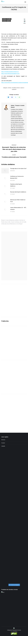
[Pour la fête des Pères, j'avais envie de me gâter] (14, 487)
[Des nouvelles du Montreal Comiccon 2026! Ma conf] (14, 546)
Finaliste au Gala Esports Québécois (16, 185)
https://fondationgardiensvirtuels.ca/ (10, 71)
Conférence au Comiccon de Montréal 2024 (17, 177)
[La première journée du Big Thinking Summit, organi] (14, 516)
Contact (3, 443)
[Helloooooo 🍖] (14, 531)
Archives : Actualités (7, 19)
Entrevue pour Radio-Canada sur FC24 (17, 200)
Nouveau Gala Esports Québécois (18, 192)
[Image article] (5, 170)
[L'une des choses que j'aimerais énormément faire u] (14, 561)
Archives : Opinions (6, 20)
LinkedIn (3, 446)
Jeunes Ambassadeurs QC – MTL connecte (18, 208)
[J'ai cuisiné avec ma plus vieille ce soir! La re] (14, 457)
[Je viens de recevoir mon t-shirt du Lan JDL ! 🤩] (14, 575)
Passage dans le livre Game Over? (18, 168)
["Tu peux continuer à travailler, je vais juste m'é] (14, 501)
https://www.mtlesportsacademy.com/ (10, 73)
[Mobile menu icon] (25, 2)
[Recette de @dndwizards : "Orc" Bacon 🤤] (14, 472)
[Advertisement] (14, 343)
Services (3, 439)
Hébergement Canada (16, 630)
